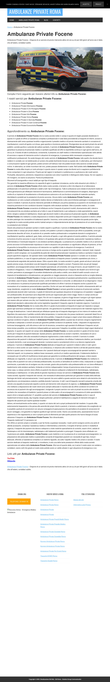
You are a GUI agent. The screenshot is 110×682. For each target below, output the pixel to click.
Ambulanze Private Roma (35, 11)
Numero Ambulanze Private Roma (52, 541)
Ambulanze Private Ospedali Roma (52, 531)
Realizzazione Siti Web (47, 679)
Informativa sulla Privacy (82, 505)
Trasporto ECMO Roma (48, 556)
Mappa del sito (78, 500)
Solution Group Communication (71, 679)
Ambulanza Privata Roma (49, 505)
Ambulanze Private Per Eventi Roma (53, 551)
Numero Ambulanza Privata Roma (52, 546)
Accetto (86, 4)
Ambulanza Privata (47, 514)
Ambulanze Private (47, 509)
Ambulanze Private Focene (17, 466)
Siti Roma (58, 679)
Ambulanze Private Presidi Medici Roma (54, 519)
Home (9, 27)
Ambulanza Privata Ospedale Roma (53, 536)
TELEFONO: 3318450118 (19, 501)
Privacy (98, 4)
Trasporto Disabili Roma (48, 561)
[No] (107, 4)
